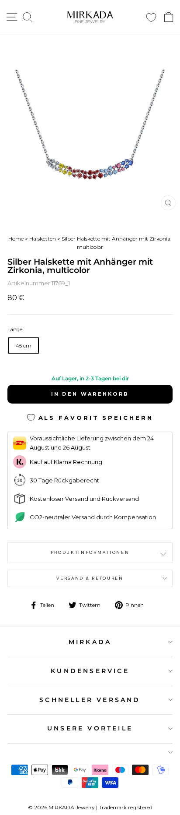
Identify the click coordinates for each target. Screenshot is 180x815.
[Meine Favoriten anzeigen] (151, 17)
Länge (14, 329)
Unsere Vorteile (90, 728)
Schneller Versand (89, 700)
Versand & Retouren (89, 578)
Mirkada (90, 642)
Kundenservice (90, 671)
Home (16, 238)
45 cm (23, 345)
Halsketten (42, 238)
